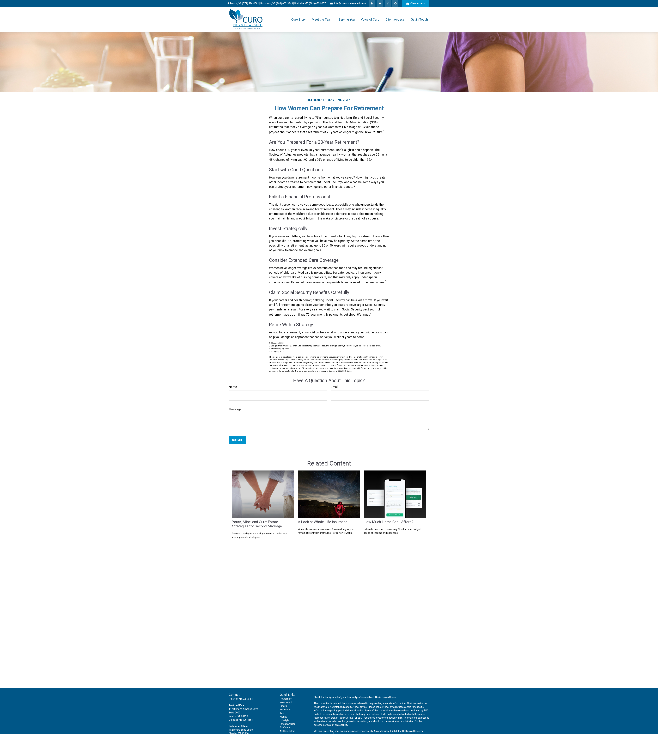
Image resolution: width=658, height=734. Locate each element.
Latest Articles (287, 724)
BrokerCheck (389, 697)
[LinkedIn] (372, 3)
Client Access (417, 3)
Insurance (285, 709)
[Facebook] (388, 3)
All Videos (285, 727)
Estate (283, 706)
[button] (298, 19)
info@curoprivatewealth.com (350, 3)
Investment (286, 702)
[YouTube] (380, 3)
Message (235, 409)
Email (334, 387)
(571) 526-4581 (250, 3)
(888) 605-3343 (284, 3)
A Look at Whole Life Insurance (322, 522)
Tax (282, 713)
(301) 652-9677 (317, 3)
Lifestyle (284, 720)
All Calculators (287, 731)
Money (283, 716)
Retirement (286, 698)
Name (233, 387)
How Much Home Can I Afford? (388, 522)
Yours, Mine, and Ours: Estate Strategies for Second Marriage (257, 524)
